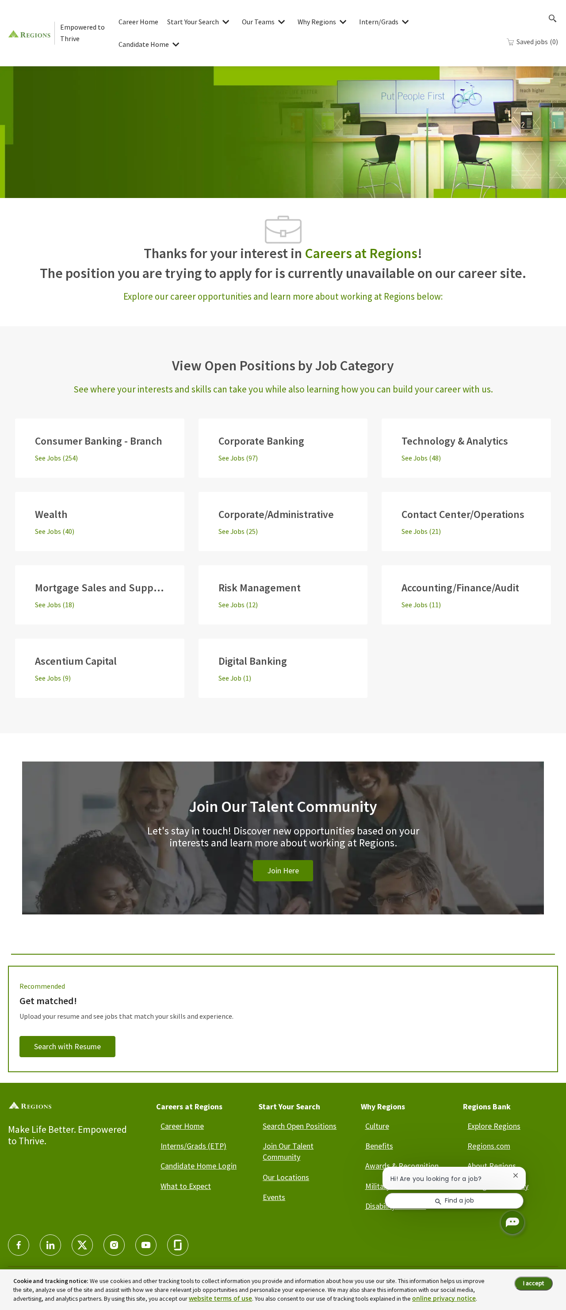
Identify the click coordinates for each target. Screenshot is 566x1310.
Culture (377, 1126)
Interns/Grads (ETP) (193, 1146)
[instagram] (114, 1245)
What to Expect (186, 1186)
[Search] (552, 18)
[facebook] (18, 1245)
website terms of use (220, 1298)
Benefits (379, 1146)
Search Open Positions (300, 1126)
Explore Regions (493, 1126)
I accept (533, 1283)
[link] (283, 848)
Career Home (138, 21)
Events (274, 1197)
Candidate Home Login (199, 1166)
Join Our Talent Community (288, 1151)
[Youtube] (146, 1245)
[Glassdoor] (177, 1245)
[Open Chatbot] (512, 1222)
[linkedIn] (50, 1245)
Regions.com (488, 1146)
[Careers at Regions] (31, 32)
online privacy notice (444, 1298)
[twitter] (82, 1245)
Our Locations (286, 1177)
